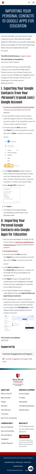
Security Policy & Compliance (6, 437)
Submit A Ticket (24, 436)
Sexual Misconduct (18, 466)
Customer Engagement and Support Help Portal (17, 360)
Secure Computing (7, 427)
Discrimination (19, 462)
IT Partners (4, 414)
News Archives (5, 398)
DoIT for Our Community (9, 418)
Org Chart (4, 406)
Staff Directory (6, 410)
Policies (3, 402)
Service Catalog (24, 394)
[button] (30, 468)
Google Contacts (26, 56)
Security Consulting (7, 431)
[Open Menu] (33, 2)
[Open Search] (29, 2)
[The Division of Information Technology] (3, 2)
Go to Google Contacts (11, 251)
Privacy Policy (27, 462)
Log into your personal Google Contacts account (19, 107)
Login (26, 470)
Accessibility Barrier (10, 462)
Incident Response (7, 443)
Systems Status (24, 410)
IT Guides (22, 398)
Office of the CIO (6, 394)
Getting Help (23, 402)
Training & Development (26, 406)
